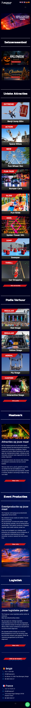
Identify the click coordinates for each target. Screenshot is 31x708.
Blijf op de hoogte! (16, 658)
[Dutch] (20, 2)
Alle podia (15, 400)
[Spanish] (29, 2)
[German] (27, 2)
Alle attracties (15, 285)
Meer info (15, 480)
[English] (23, 2)
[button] (25, 7)
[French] (25, 2)
